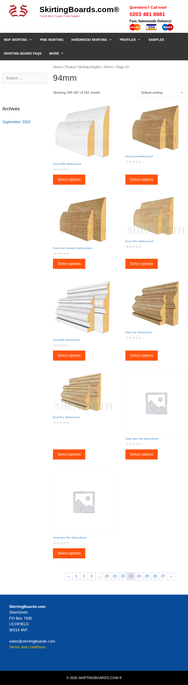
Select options (69, 179)
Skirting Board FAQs (22, 53)
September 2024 (16, 122)
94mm (108, 67)
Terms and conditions (27, 647)
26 (155, 576)
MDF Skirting (15, 40)
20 (107, 576)
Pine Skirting (52, 40)
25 (147, 576)
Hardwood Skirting (89, 40)
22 (123, 576)
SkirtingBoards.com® (79, 9)
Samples (156, 40)
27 (163, 576)
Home (57, 67)
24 (139, 576)
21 (115, 576)
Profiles (128, 40)
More (54, 53)
